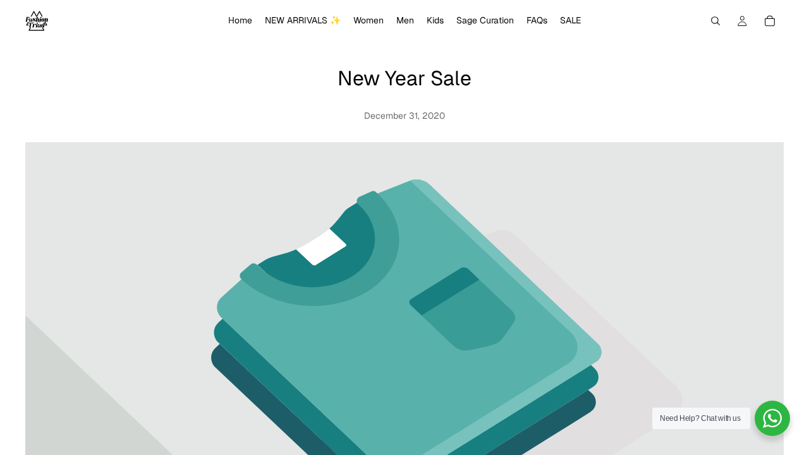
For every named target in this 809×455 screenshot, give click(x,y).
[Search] (715, 21)
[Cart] (770, 21)
